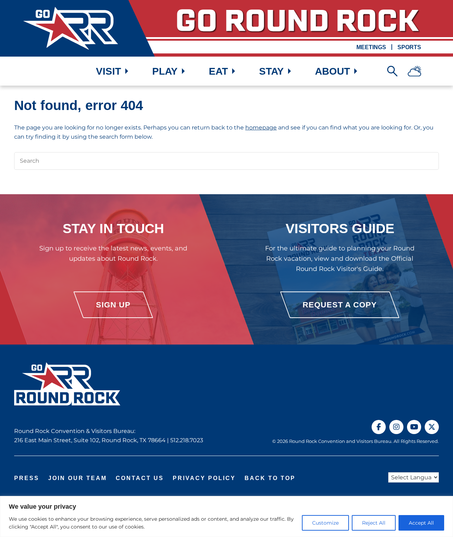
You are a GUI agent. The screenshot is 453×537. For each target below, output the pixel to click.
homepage (261, 127)
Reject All (373, 523)
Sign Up (113, 305)
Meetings (371, 47)
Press (26, 478)
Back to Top (270, 478)
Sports (409, 47)
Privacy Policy (204, 478)
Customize (325, 523)
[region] (226, 516)
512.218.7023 (186, 440)
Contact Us (140, 478)
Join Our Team (77, 478)
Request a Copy (340, 305)
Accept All (421, 523)
